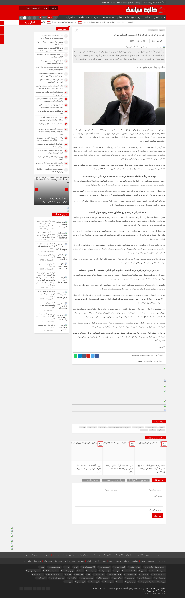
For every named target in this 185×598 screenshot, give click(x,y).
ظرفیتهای (92, 427)
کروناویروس (81, 582)
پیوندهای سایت (83, 555)
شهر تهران (144, 574)
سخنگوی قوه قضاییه (51, 571)
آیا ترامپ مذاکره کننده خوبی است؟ (85, 22)
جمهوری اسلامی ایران (158, 571)
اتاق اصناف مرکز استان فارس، (155, 567)
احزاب (95, 17)
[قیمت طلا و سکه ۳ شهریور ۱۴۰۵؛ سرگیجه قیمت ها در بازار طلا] (51, 247)
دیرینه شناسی (151, 427)
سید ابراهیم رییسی (159, 574)
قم (89, 574)
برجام (67, 567)
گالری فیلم (107, 555)
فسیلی (161, 430)
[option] (150, 458)
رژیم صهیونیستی (68, 571)
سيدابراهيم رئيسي (33, 571)
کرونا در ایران (108, 582)
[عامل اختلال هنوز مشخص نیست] (51, 327)
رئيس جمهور (92, 571)
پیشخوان (129, 555)
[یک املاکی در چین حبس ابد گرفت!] (51, 257)
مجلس (119, 17)
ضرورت (102, 427)
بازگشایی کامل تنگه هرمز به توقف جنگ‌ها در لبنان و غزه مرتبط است (43, 22)
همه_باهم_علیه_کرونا (57, 578)
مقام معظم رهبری (87, 578)
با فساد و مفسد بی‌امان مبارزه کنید (51, 124)
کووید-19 (69, 582)
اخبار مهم (149, 555)
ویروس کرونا (131, 582)
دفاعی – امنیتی (84, 17)
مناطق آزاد (70, 17)
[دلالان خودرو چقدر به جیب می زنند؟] (51, 266)
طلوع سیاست (99, 574)
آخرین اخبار (162, 561)
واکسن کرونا (42, 578)
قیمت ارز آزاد (70, 561)
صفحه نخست (161, 555)
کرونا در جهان (94, 582)
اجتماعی (153, 30)
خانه (163, 17)
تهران (42, 567)
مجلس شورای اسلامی (54, 574)
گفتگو (89, 561)
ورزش (111, 561)
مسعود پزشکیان (103, 578)
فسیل (83, 427)
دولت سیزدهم (105, 571)
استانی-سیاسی (104, 567)
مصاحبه (81, 561)
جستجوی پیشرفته (68, 555)
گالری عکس (118, 555)
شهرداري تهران (131, 574)
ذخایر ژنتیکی (138, 427)
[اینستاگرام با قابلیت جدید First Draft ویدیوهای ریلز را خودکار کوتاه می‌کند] (51, 236)
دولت (139, 17)
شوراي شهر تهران (115, 574)
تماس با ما (46, 555)
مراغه (153, 430)
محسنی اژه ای (160, 578)
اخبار (157, 17)
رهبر (104, 561)
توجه (161, 427)
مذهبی (118, 561)
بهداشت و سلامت (54, 567)
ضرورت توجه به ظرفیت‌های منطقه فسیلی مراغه (139, 34)
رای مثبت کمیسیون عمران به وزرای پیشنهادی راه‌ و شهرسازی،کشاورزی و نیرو (50, 131)
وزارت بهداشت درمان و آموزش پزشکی (152, 582)
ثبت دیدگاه (157, 516)
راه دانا (81, 571)
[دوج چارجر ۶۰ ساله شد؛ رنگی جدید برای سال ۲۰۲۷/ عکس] (51, 317)
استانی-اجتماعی (135, 567)
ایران (76, 567)
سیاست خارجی (107, 17)
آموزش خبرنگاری (32, 555)
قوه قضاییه (129, 17)
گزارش (96, 561)
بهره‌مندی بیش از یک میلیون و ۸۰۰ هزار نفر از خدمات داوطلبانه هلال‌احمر (119, 468)
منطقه (144, 430)
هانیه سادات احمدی (145, 361)
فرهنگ (126, 561)
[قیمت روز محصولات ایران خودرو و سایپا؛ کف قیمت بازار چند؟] (51, 295)
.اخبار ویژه (139, 555)
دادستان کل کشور (129, 571)
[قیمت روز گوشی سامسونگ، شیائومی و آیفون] (51, 306)
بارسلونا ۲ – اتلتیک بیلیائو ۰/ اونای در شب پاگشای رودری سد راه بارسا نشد (129, 22)
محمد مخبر (130, 578)
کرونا (119, 582)
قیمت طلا (58, 561)
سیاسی (147, 17)
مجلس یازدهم (38, 574)
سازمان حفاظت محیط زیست (119, 427)
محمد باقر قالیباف (145, 578)
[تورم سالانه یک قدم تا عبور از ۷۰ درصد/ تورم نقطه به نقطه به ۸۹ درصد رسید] (51, 224)
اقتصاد (143, 561)
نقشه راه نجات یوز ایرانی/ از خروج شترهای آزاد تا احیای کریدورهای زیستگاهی (151, 468)
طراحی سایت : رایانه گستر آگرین (155, 593)
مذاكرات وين (118, 578)
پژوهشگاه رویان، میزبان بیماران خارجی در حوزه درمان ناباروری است (88, 468)
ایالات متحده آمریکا (89, 567)
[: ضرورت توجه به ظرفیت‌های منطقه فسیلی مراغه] (77, 41)
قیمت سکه (48, 561)
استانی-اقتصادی (120, 567)
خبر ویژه (143, 571)
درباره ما (56, 555)
